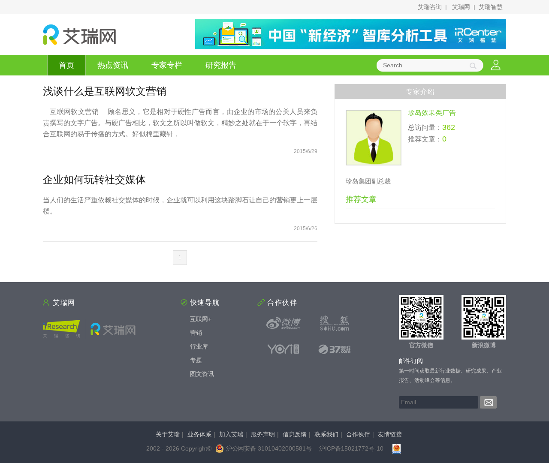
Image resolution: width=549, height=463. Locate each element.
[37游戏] (334, 349)
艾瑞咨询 (430, 6)
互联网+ (200, 319)
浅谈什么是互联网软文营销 (104, 91)
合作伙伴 (358, 434)
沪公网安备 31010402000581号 (269, 448)
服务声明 (263, 434)
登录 (495, 65)
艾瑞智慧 (491, 6)
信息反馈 (295, 434)
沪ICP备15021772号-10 (351, 448)
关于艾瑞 (168, 434)
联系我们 (326, 434)
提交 (488, 402)
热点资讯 (112, 65)
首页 (66, 65)
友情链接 (390, 434)
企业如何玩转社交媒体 (94, 179)
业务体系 (199, 434)
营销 (196, 332)
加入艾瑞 (231, 434)
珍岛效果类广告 (432, 112)
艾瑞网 (461, 6)
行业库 (199, 346)
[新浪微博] (283, 323)
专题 (196, 360)
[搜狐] (334, 323)
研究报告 (220, 65)
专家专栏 (166, 65)
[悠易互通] (283, 349)
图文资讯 (202, 373)
